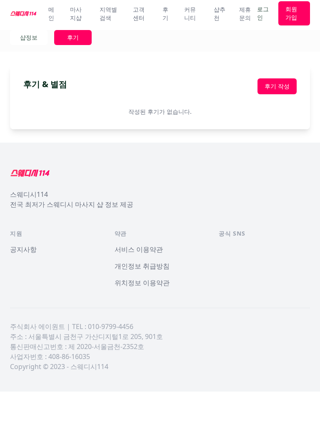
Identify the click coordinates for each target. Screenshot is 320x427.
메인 (51, 13)
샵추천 (219, 13)
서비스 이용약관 (139, 249)
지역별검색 (108, 13)
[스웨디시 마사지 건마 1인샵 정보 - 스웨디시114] (23, 13)
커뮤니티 (190, 13)
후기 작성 (277, 86)
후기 (165, 13)
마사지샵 (76, 13)
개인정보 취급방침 (142, 266)
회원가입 (291, 13)
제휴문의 (245, 13)
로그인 (263, 13)
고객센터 (139, 13)
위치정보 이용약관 (142, 282)
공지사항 (23, 249)
